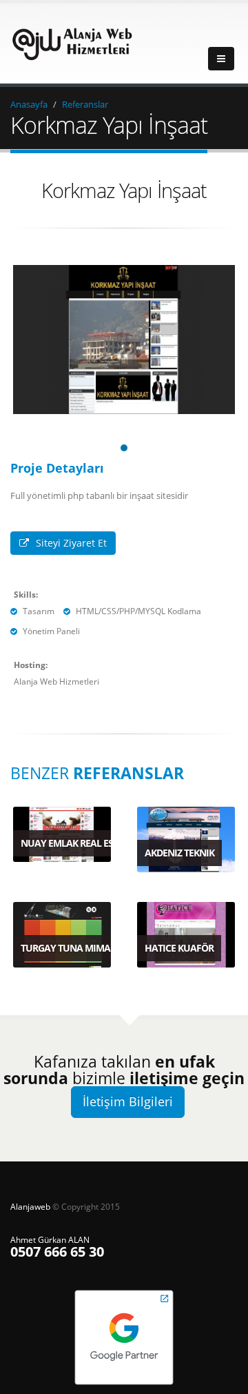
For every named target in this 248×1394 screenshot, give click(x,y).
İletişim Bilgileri (128, 1101)
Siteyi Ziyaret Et (71, 542)
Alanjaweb (31, 1206)
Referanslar (85, 104)
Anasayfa (29, 104)
